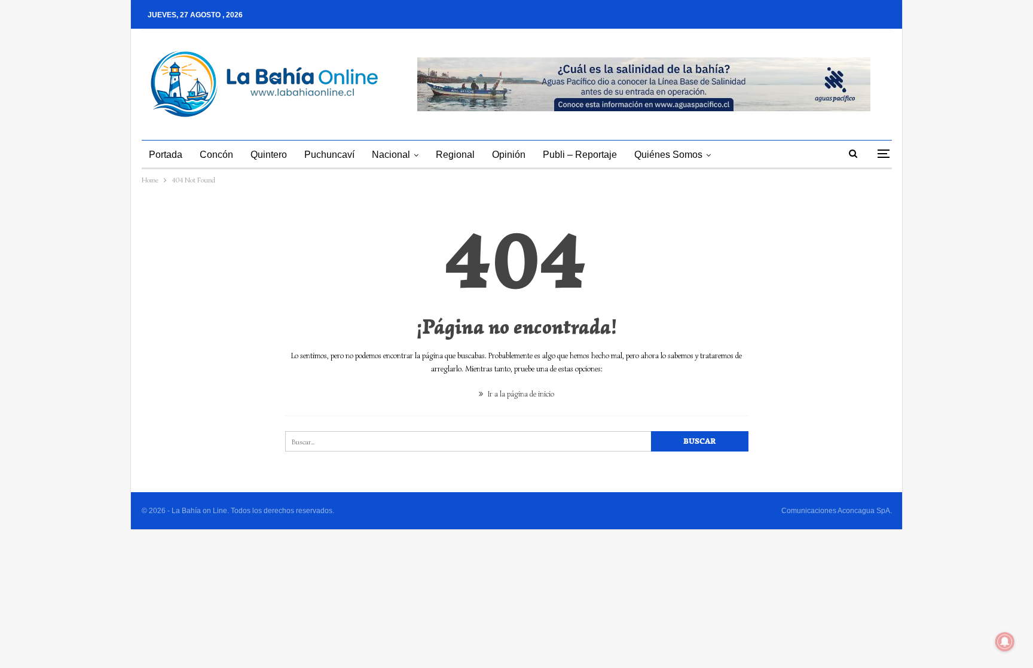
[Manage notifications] (1004, 641)
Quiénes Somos (668, 155)
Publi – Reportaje (580, 155)
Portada (165, 155)
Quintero (268, 155)
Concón (216, 155)
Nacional (391, 155)
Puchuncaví (329, 155)
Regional (455, 155)
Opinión (508, 155)
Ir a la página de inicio (520, 394)
